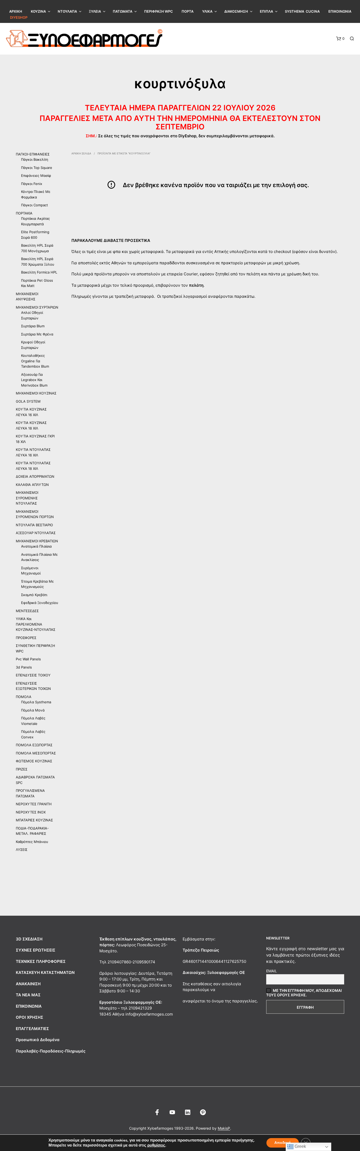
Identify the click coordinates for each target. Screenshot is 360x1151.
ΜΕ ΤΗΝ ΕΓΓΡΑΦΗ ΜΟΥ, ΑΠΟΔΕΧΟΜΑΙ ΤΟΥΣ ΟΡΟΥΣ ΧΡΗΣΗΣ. (304, 992)
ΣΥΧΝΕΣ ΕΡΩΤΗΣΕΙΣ (35, 950)
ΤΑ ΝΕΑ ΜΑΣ (28, 994)
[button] (340, 38)
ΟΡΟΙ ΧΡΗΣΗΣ (29, 1017)
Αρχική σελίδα (81, 153)
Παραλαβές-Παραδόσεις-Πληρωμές (50, 1051)
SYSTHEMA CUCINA (302, 11)
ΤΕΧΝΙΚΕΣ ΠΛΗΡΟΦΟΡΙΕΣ (41, 961)
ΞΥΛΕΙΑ (95, 11)
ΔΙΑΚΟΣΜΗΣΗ (236, 11)
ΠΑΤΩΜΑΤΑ (122, 11)
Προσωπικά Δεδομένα (38, 1039)
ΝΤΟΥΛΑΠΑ (67, 11)
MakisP (224, 1128)
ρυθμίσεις (156, 1145)
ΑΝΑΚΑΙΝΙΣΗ (28, 983)
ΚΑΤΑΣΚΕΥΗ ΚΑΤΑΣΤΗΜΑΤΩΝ (45, 972)
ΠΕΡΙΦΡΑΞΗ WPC (158, 11)
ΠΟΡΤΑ (187, 11)
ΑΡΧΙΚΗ (15, 11)
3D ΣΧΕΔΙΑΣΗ (29, 939)
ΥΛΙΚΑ (207, 11)
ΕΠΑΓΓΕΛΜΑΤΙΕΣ (32, 1028)
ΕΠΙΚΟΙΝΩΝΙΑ (339, 11)
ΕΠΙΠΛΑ (266, 11)
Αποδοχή (282, 1142)
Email (271, 971)
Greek (300, 1146)
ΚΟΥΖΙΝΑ (38, 11)
